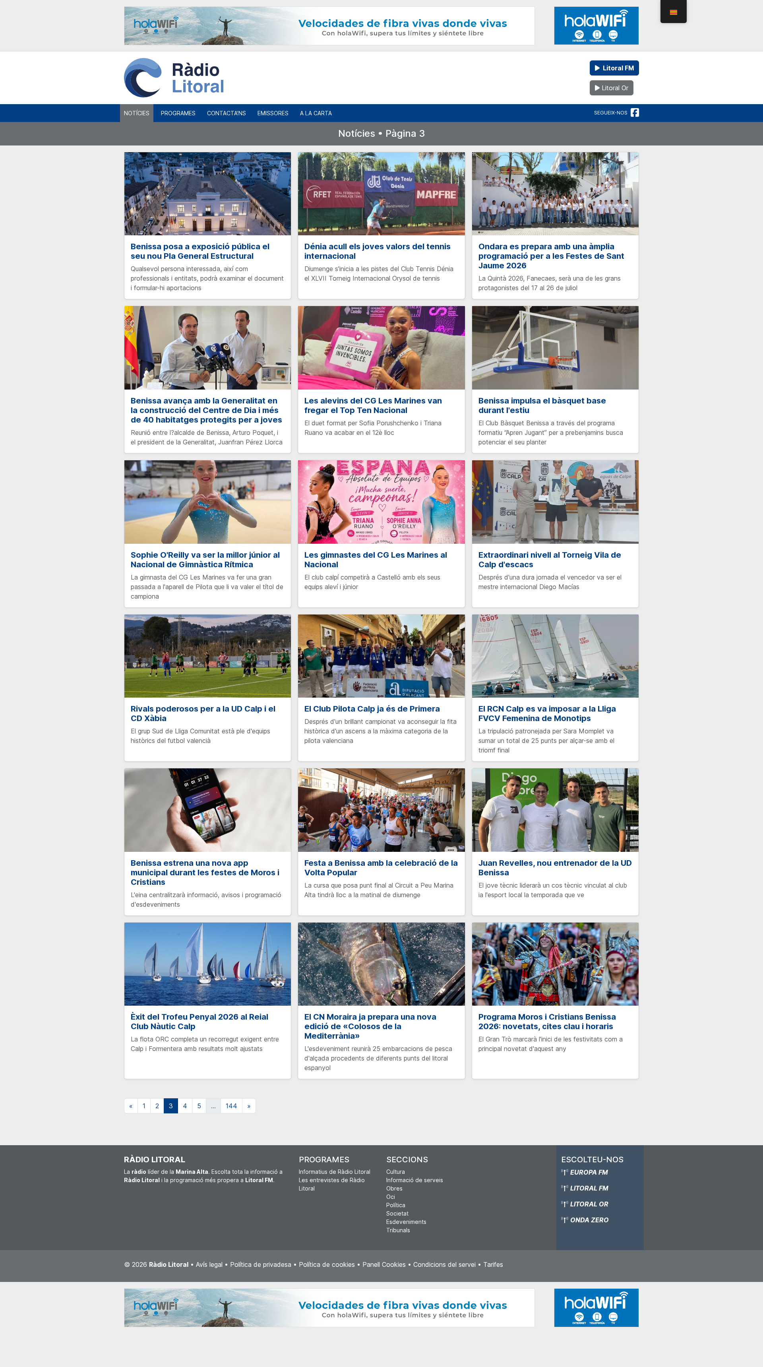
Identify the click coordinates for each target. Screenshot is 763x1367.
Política (395, 1205)
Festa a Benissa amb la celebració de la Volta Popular (381, 867)
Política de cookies (327, 1264)
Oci (390, 1196)
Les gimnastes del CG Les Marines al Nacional (375, 559)
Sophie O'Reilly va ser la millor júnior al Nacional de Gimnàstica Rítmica (205, 559)
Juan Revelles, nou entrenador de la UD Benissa (555, 867)
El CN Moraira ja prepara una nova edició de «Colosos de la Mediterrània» (370, 1026)
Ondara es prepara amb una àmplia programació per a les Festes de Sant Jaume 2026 (551, 256)
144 (231, 1106)
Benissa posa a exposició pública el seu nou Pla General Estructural (200, 251)
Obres (394, 1188)
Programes (178, 113)
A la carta (316, 113)
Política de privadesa (260, 1264)
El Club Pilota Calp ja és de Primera (372, 709)
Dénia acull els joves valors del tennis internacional (377, 251)
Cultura (395, 1171)
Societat (397, 1213)
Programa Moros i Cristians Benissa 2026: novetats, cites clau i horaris (547, 1021)
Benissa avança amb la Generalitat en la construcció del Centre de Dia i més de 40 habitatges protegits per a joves (206, 410)
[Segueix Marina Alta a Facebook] (635, 113)
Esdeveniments (406, 1221)
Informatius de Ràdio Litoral (334, 1171)
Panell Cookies (384, 1264)
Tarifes (493, 1264)
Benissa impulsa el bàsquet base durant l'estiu (542, 405)
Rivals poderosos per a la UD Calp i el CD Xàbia (203, 713)
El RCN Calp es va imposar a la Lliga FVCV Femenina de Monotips (547, 713)
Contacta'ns (226, 113)
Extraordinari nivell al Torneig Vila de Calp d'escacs (549, 559)
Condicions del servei (444, 1264)
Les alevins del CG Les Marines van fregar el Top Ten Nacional (373, 405)
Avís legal (209, 1264)
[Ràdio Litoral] (173, 78)
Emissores (273, 113)
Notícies (136, 113)
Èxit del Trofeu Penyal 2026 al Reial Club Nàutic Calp (199, 1021)
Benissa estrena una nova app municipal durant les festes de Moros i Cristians (205, 872)
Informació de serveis (414, 1180)
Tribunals (398, 1230)
